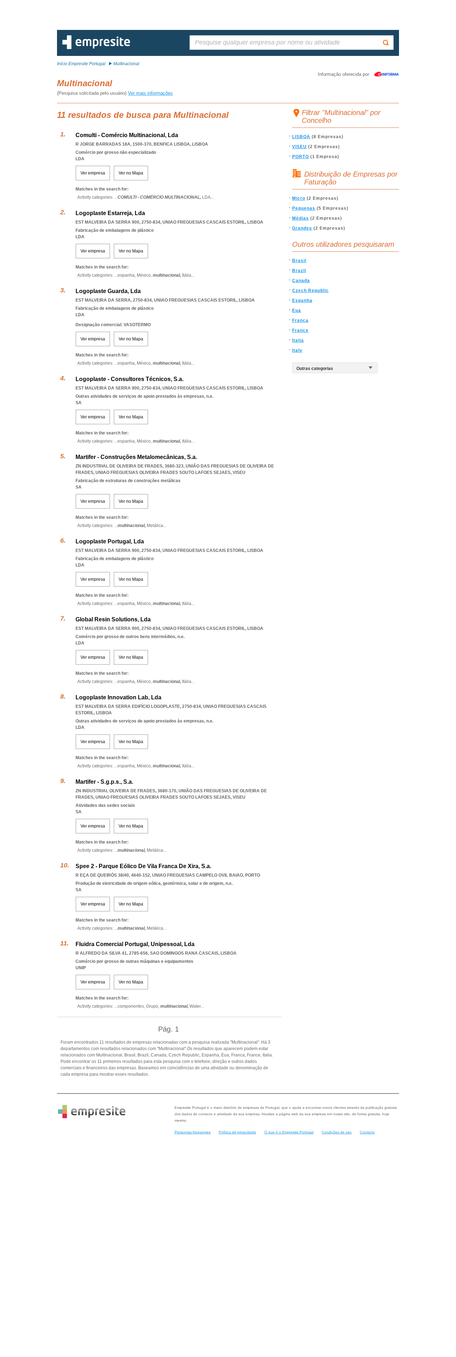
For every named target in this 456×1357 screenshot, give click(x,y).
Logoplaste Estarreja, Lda (110, 213)
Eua (296, 310)
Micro (298, 198)
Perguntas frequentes (193, 1132)
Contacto (367, 1132)
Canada (301, 280)
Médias (300, 218)
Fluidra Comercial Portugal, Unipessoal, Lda (135, 944)
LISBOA (301, 136)
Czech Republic (310, 290)
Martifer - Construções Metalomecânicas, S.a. (136, 457)
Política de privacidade (237, 1132)
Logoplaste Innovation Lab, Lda (118, 697)
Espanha (302, 300)
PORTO (300, 156)
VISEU (299, 146)
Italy (297, 350)
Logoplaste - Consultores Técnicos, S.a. (129, 379)
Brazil (299, 270)
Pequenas (303, 208)
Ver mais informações (150, 93)
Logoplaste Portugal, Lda (110, 541)
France (300, 330)
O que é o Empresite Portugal (289, 1132)
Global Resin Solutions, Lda (113, 619)
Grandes (302, 228)
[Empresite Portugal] (96, 47)
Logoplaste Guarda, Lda (108, 291)
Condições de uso (337, 1132)
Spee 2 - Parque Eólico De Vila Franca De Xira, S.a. (143, 866)
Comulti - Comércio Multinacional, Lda (127, 135)
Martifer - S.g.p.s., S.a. (104, 782)
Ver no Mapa (131, 173)
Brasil (299, 260)
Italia (298, 340)
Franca (300, 320)
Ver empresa (93, 173)
